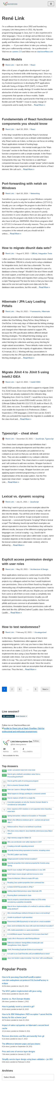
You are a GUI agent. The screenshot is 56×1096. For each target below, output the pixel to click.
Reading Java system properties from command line (25, 882)
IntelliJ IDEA (35, 382)
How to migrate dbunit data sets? (27, 248)
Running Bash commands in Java (19, 895)
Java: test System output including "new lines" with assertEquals (29, 958)
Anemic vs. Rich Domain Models (16, 999)
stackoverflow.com (45, 51)
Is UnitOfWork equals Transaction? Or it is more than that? (27, 934)
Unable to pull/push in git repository (19, 917)
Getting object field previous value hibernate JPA (24, 891)
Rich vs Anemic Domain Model (18, 785)
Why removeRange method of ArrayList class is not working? (28, 913)
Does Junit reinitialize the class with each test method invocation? (30, 926)
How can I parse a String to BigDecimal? (21, 789)
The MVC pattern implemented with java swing (21, 991)
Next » (45, 689)
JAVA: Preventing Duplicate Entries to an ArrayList (24, 949)
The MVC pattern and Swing (17, 855)
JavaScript (39, 439)
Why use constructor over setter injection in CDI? (24, 842)
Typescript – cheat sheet (20, 433)
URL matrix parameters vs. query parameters (23, 930)
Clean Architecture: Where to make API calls (22, 878)
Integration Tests (45, 253)
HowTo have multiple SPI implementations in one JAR (26, 870)
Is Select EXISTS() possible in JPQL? (20, 887)
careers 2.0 (17, 51)
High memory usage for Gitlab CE (19, 838)
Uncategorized (40, 632)
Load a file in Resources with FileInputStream (23, 938)
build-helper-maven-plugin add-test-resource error (25, 874)
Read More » (39, 105)
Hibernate (46, 311)
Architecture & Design (39, 569)
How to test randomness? (21, 627)
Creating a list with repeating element (20, 846)
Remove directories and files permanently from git (23, 1036)
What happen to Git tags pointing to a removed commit (26, 794)
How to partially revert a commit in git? (18, 1006)
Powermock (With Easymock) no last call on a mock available (29, 921)
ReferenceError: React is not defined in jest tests (24, 827)
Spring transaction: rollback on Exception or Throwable (26, 816)
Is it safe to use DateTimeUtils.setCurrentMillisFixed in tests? (28, 954)
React (32, 65)
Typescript (49, 439)
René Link (9, 65)
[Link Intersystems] (10, 4)
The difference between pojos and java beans (21, 1044)
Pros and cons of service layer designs (18, 1051)
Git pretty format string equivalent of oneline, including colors (28, 850)
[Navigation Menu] (51, 4)
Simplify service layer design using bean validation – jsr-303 (27, 1059)
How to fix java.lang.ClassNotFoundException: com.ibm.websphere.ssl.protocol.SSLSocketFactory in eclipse (25, 980)
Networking (35, 193)
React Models (12, 59)
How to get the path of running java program (22, 781)
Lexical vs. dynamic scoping (23, 496)
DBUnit (34, 253)
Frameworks (35, 311)
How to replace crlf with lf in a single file (21, 798)
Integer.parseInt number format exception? (22, 859)
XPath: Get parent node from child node (21, 770)
